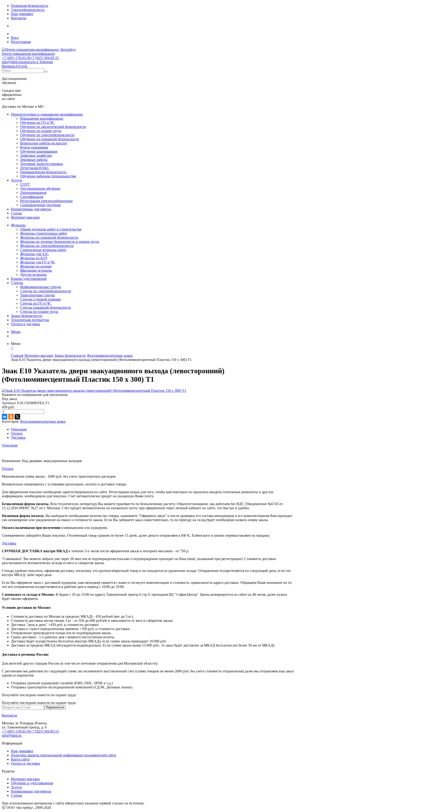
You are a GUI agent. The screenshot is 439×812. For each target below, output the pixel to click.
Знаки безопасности (26, 316)
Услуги (16, 180)
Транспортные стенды (37, 295)
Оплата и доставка (25, 324)
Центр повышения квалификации (28, 54)
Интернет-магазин (25, 217)
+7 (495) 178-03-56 (16, 58)
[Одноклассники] (11, 417)
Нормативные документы (31, 209)
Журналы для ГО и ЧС (37, 262)
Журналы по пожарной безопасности (49, 237)
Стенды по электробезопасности (45, 291)
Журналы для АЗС (34, 254)
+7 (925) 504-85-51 (44, 58)
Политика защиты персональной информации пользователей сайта (63, 755)
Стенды (17, 283)
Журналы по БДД (33, 258)
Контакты (18, 18)
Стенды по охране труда (39, 312)
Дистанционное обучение (40, 188)
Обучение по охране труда (40, 131)
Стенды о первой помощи (40, 299)
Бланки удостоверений (29, 279)
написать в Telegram (37, 62)
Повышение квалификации (41, 118)
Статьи (16, 213)
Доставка (18, 437)
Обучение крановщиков (38, 151)
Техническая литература (30, 320)
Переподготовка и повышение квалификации (47, 114)
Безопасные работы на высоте (43, 143)
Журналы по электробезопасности (47, 246)
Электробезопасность (28, 10)
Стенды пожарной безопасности (45, 307)
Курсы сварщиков (34, 147)
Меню (16, 332)
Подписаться (55, 707)
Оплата (16, 433)
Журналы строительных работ (43, 233)
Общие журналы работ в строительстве (51, 229)
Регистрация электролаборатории (46, 201)
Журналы (18, 225)
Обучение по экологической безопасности (53, 127)
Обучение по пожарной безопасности (49, 139)
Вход (15, 38)
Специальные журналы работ (43, 250)
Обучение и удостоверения (32, 783)
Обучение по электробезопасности (47, 135)
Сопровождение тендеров (40, 205)
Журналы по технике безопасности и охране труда (59, 242)
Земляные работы (34, 160)
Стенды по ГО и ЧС (35, 303)
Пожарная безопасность (29, 6)
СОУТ (25, 184)
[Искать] (46, 71)
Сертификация (31, 197)
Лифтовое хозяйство (36, 155)
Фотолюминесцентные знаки (43, 421)
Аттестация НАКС (34, 168)
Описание (19, 429)
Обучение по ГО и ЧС (37, 123)
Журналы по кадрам (35, 266)
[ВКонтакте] (4, 417)
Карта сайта (20, 759)
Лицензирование (33, 193)
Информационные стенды (40, 287)
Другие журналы (33, 274)
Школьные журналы (36, 270)
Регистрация (21, 42)
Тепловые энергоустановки (41, 164)
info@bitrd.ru (11, 62)
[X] (17, 417)
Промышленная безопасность (43, 172)
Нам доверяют (22, 14)
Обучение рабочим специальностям (48, 176)
